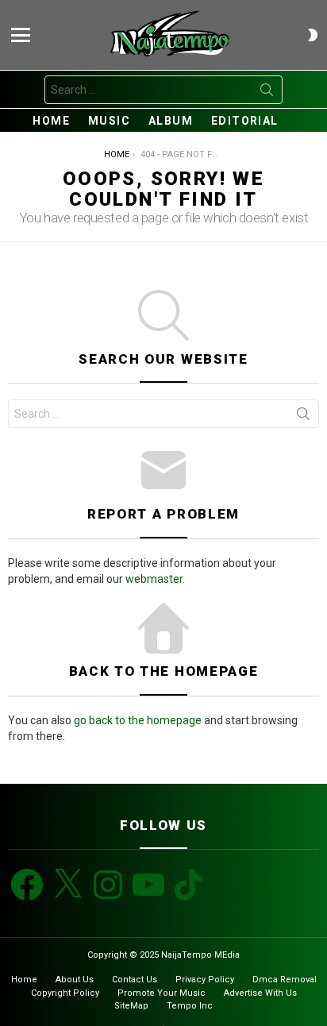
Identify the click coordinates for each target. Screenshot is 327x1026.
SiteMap (131, 1006)
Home (51, 120)
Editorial (245, 120)
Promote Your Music (161, 993)
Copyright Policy (65, 993)
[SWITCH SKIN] (312, 35)
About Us (75, 979)
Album (170, 120)
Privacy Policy (204, 979)
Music (109, 120)
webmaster (154, 579)
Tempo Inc (190, 1006)
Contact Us (134, 979)
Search (267, 92)
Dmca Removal (284, 979)
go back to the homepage (138, 720)
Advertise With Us (260, 993)
